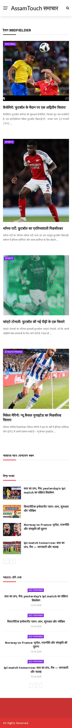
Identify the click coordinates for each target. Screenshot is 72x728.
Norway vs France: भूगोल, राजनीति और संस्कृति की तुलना (46, 527)
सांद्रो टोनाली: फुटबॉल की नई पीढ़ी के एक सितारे (34, 322)
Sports (9, 142)
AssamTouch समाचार (34, 8)
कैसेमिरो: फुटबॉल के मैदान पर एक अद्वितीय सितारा (34, 107)
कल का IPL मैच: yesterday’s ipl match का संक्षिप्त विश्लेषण (44, 490)
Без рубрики (36, 590)
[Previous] (6, 561)
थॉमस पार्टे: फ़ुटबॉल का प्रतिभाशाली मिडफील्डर (33, 228)
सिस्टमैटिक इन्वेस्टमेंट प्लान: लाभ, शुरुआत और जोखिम (36, 621)
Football (10, 44)
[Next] (13, 561)
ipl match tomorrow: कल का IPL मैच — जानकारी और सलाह (44, 545)
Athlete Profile (13, 351)
